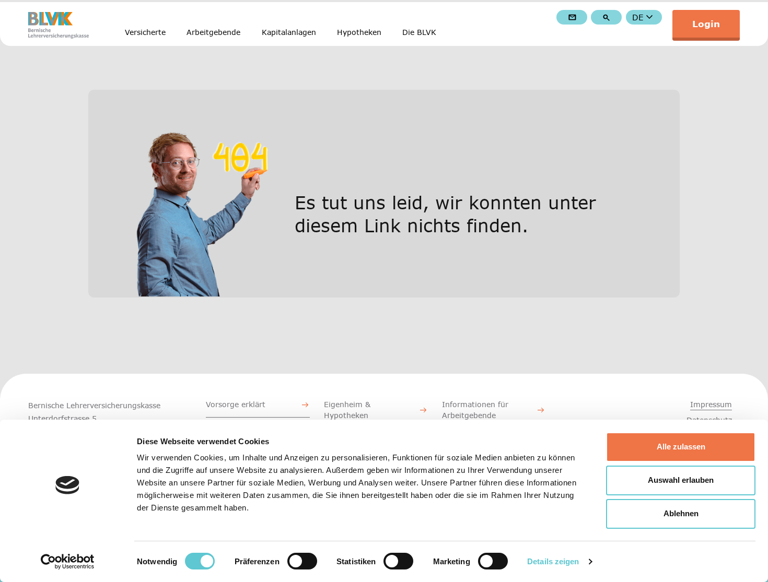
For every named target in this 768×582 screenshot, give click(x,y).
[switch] (302, 561)
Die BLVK (419, 32)
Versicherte (145, 32)
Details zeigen (553, 561)
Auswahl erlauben (681, 480)
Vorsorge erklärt (235, 404)
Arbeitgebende (213, 32)
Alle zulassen (681, 446)
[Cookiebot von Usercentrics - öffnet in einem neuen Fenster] (67, 561)
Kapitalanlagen (289, 32)
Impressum (711, 404)
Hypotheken (359, 32)
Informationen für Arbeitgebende (475, 410)
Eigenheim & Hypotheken (347, 410)
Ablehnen (681, 513)
